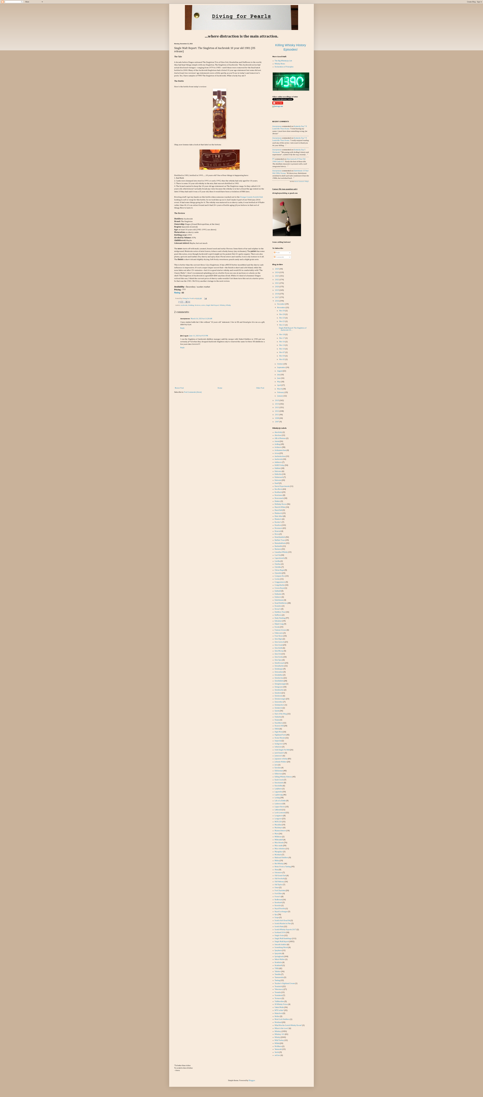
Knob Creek (279, 780)
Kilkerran (278, 774)
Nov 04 (282, 356)
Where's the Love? (281, 1028)
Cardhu (277, 561)
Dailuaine (278, 594)
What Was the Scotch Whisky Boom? (288, 1025)
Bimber (277, 501)
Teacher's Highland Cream (285, 983)
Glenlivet (278, 693)
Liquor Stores (280, 807)
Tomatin (278, 992)
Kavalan (278, 768)
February (281, 392)
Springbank (279, 956)
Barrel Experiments (282, 486)
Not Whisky (279, 864)
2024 (277, 272)
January (280, 396)
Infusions (278, 747)
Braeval (277, 531)
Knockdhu (278, 786)
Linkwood (279, 804)
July (278, 375)
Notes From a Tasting (283, 867)
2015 (277, 400)
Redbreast (278, 900)
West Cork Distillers (282, 1019)
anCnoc (277, 1055)
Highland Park (280, 735)
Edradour (278, 621)
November (281, 307)
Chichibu (278, 567)
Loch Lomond (280, 813)
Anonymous (276, 126)
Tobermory (279, 989)
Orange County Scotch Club (251, 197)
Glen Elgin (278, 639)
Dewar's (278, 609)
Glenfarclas (279, 678)
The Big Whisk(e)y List (283, 61)
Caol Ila (277, 555)
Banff (277, 483)
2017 (277, 297)
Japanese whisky (281, 759)
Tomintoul (278, 995)
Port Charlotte (280, 890)
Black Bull (278, 510)
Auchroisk (183, 305)
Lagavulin (278, 792)
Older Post (260, 388)
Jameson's (278, 756)
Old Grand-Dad (280, 875)
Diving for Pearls (188, 298)
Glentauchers (279, 705)
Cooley (277, 579)
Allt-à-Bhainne (280, 438)
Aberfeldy (278, 432)
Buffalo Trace (280, 540)
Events (277, 627)
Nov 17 (282, 338)
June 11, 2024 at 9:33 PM (198, 336)
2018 (277, 294)
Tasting (277, 980)
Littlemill (278, 810)
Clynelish (278, 573)
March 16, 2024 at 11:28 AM (201, 319)
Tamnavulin (279, 977)
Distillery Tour (280, 612)
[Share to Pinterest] (189, 302)
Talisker (278, 971)
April (279, 385)
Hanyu (277, 720)
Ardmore (278, 447)
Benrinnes (279, 495)
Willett (277, 1043)
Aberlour (278, 435)
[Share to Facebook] (186, 302)
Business (278, 549)
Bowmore (278, 528)
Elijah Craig (279, 624)
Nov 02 (282, 359)
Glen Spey (278, 660)
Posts (277, 253)
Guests (277, 711)
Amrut (277, 441)
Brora (277, 534)
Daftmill (278, 591)
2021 (277, 283)
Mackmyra (279, 828)
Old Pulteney (279, 882)
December (281, 304)
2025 (277, 269)
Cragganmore (280, 582)
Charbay (278, 564)
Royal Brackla (280, 908)
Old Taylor (279, 885)
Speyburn (278, 950)
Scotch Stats (279, 926)
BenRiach (278, 492)
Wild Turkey (279, 1040)
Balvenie (278, 480)
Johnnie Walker (281, 762)
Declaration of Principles (284, 67)
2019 (277, 290)
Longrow (278, 819)
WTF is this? (279, 1010)
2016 (277, 301)
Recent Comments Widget (302, 181)
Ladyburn (278, 789)
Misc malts (279, 846)
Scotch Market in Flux (283, 923)
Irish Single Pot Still (282, 750)
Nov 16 (282, 342)
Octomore (278, 872)
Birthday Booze (281, 504)
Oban (276, 870)
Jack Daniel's (279, 753)
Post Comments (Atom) (193, 392)
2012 (277, 411)
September (281, 367)
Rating (177, 292)
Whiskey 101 (280, 1034)
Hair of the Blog (281, 714)
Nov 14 (282, 345)
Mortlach (278, 855)
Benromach (279, 498)
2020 (277, 287)
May (279, 382)
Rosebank (278, 902)
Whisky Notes (280, 64)
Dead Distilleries (281, 603)
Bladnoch (278, 513)
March (280, 389)
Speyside (278, 953)
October (280, 364)
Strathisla (278, 962)
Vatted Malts (279, 1007)
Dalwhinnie (279, 600)
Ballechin (278, 474)
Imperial (278, 741)
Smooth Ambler (281, 944)
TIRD (276, 968)
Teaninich (278, 986)
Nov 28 (282, 314)
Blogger (252, 1080)
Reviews (197, 305)
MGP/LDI (278, 822)
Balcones (278, 471)
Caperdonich (279, 558)
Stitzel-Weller (280, 959)
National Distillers (281, 857)
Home (220, 388)
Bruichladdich (280, 537)
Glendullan (279, 675)
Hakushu (278, 717)
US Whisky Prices (281, 1004)
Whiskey (222, 305)
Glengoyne (279, 687)
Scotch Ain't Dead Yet (282, 920)
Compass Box (280, 576)
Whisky (228, 305)
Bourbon (278, 525)
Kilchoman (279, 771)
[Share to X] (184, 302)
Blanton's (278, 519)
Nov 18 (282, 334)
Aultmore (278, 462)
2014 (277, 404)
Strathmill (278, 965)
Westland (278, 1022)
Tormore (278, 998)
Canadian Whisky (281, 552)
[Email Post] (205, 298)
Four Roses (279, 636)
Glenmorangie (280, 699)
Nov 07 (282, 352)
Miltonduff (279, 840)
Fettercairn (279, 633)
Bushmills (278, 546)
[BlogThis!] (182, 302)
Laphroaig (279, 795)
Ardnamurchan (280, 450)
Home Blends (280, 738)
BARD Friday (279, 465)
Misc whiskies (280, 849)
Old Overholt (279, 879)
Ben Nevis (278, 489)
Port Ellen (278, 893)
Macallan (278, 825)
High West (278, 732)
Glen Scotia (279, 657)
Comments (279, 257)
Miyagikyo (279, 852)
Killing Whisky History (283, 777)
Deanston (278, 606)
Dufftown (278, 615)
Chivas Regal (279, 570)
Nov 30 (282, 311)
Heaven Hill (279, 726)
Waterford (279, 1013)
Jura (276, 765)
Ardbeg (277, 444)
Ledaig (277, 798)
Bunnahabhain (280, 543)
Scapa (277, 917)
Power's (278, 897)
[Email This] (179, 302)
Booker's (278, 522)
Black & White (280, 507)
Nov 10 (282, 349)
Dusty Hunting (280, 618)
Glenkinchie (279, 690)
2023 (277, 276)
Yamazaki (278, 1049)
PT (273, 159)
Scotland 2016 (280, 932)
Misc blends (279, 843)
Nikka (277, 861)
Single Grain (279, 935)
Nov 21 (282, 325)
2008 (277, 418)
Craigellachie (280, 585)
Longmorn (279, 816)
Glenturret (278, 708)
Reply (182, 328)
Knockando (279, 783)
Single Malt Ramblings (283, 938)
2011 (277, 415)
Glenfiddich (279, 681)
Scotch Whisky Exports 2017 (285, 929)
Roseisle (278, 905)
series (203, 305)
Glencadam (279, 672)
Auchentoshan (280, 456)
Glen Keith (278, 648)
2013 (277, 407)
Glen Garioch (279, 642)
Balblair (278, 468)
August (280, 371)
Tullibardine (279, 1001)
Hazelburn (279, 723)
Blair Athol (279, 516)
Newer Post (179, 388)
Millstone (278, 837)
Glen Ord (278, 654)
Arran (277, 453)
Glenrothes (279, 702)
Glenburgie (279, 669)
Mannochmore (280, 831)
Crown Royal (279, 588)
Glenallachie (279, 666)
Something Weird (281, 947)
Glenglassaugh (280, 684)
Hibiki (277, 729)
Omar (277, 887)
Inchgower (279, 744)
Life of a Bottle (280, 801)
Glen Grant (279, 645)
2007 (277, 422)
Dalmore (278, 597)
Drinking (191, 305)
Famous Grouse (280, 630)
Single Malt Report (212, 305)
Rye (276, 915)
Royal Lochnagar (281, 911)
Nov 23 (282, 321)
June (279, 378)
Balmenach (279, 477)
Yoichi (277, 1052)
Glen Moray (279, 651)
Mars (276, 834)
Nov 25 (282, 318)
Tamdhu (278, 974)
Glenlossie (278, 696)
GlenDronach (280, 663)
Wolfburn (278, 1046)
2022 (277, 280)
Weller (277, 1016)
